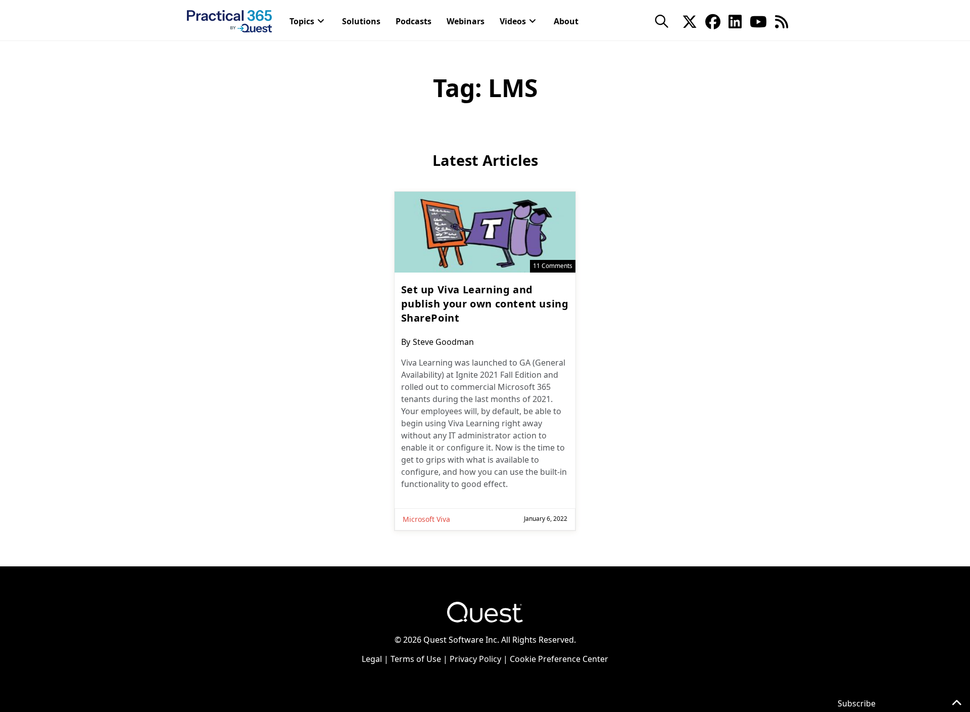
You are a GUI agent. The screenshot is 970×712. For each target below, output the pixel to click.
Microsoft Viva (426, 519)
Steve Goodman (443, 341)
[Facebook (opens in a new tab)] (712, 20)
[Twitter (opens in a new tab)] (689, 20)
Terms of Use (416, 658)
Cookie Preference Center (559, 658)
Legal (372, 658)
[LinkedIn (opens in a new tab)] (735, 20)
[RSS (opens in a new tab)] (781, 20)
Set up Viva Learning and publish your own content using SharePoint (485, 304)
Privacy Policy (475, 658)
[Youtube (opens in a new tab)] (758, 20)
